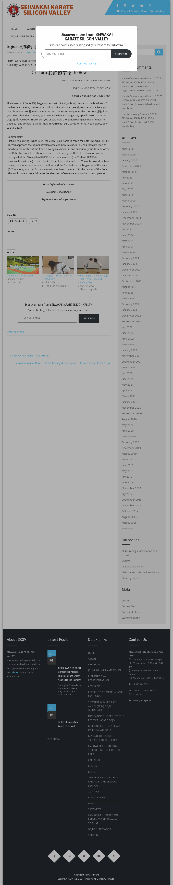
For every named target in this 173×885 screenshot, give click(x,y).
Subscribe (121, 54)
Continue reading (86, 63)
